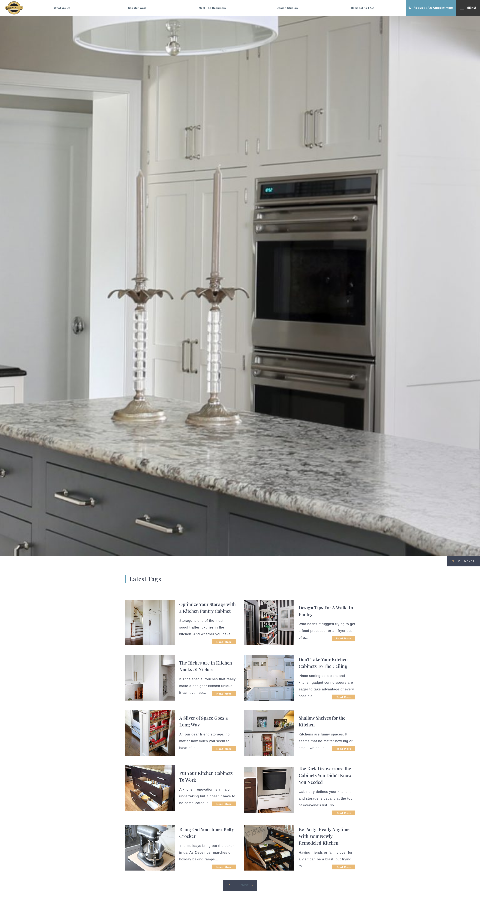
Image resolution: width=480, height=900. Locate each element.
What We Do (62, 8)
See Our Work (137, 8)
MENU (471, 7)
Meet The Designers (212, 8)
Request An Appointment (433, 7)
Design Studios (287, 8)
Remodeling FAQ (362, 8)
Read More (224, 641)
